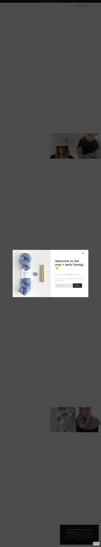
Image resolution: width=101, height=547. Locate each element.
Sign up (77, 285)
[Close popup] (83, 253)
